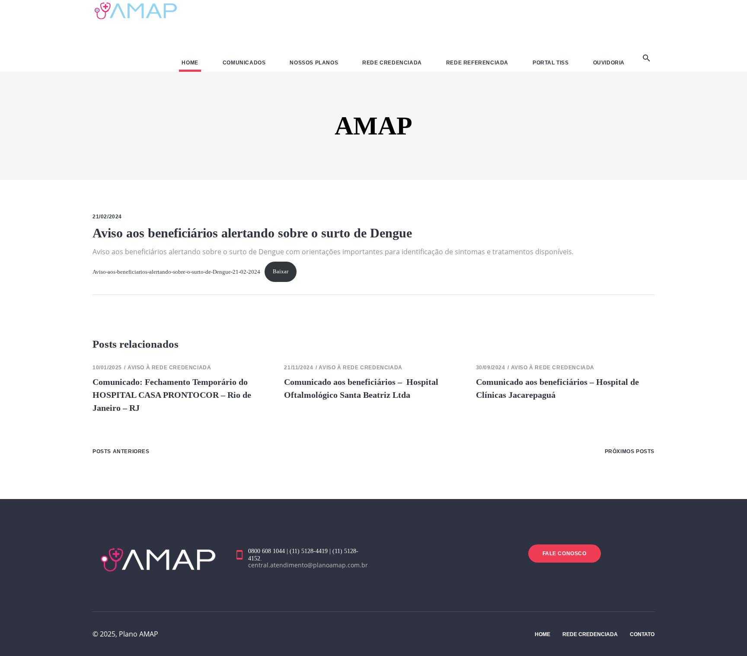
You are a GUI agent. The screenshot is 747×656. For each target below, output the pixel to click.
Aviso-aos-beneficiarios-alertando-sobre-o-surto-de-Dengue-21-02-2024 (176, 272)
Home (542, 634)
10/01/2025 (107, 368)
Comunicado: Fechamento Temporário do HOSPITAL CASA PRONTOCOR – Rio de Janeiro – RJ (172, 395)
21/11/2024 (298, 368)
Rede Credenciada (590, 634)
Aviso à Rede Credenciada (169, 368)
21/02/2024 (107, 217)
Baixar (280, 272)
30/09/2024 (490, 368)
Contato (642, 634)
